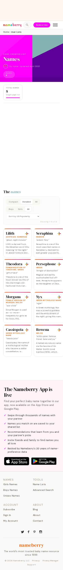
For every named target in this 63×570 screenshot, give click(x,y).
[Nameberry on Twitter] (22, 531)
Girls (20, 209)
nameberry (31, 545)
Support (31, 564)
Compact (13, 201)
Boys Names (10, 489)
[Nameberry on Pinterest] (34, 531)
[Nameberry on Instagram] (40, 531)
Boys (11, 209)
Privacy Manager (50, 560)
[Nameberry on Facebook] (28, 531)
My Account (10, 520)
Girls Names (10, 484)
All (36, 201)
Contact (38, 520)
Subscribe (42, 25)
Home (6, 32)
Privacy (36, 560)
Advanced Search (43, 489)
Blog (35, 509)
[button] (31, 211)
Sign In (7, 515)
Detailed (27, 201)
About (36, 515)
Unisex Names (11, 495)
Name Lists (39, 484)
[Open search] (27, 25)
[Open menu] (55, 25)
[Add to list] (26, 233)
